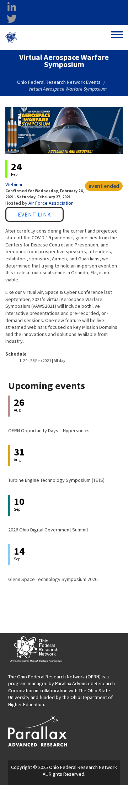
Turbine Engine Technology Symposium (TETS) (56, 480)
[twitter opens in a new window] (11, 19)
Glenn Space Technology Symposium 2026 (52, 579)
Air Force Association (51, 203)
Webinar (14, 184)
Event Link (34, 214)
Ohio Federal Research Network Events (59, 82)
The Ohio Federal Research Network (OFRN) (54, 676)
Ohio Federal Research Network (47, 37)
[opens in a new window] (37, 730)
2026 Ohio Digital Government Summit (48, 529)
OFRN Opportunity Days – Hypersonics (49, 430)
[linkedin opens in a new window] (11, 7)
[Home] (11, 37)
